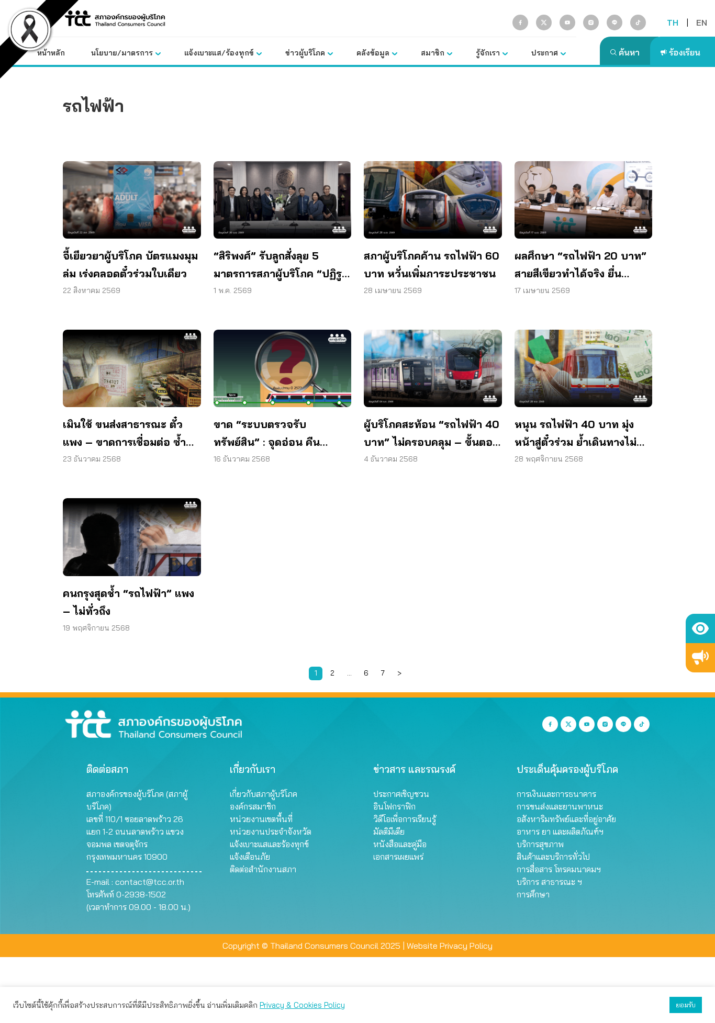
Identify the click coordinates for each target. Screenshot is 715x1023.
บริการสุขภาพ (540, 844)
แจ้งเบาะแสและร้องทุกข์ (269, 844)
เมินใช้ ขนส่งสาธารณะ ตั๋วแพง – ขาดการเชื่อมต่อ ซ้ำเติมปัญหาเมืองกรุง (124, 434)
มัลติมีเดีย (389, 831)
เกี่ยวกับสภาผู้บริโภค (263, 794)
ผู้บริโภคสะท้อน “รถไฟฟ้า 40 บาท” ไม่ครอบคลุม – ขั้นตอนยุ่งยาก (432, 434)
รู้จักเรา (488, 53)
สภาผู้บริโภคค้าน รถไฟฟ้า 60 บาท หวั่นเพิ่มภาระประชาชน (431, 264)
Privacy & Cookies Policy (302, 1005)
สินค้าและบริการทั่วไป (553, 856)
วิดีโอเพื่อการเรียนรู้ (404, 819)
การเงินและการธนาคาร (556, 794)
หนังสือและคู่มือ (400, 844)
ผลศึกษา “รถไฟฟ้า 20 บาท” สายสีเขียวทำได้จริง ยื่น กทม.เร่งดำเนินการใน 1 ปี (580, 266)
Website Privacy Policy (450, 945)
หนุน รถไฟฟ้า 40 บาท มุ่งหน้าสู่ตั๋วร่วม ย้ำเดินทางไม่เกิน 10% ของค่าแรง (575, 434)
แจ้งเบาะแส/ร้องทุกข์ (219, 53)
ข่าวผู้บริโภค (305, 53)
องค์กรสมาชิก (253, 806)
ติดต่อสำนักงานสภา (263, 869)
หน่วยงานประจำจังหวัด (270, 831)
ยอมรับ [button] (686, 1004)
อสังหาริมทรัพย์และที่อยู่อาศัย (566, 819)
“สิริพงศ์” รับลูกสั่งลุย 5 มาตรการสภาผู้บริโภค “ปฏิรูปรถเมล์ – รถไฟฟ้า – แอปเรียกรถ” (282, 266)
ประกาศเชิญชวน (401, 794)
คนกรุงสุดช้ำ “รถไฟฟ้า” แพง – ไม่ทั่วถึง (128, 602)
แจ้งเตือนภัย (250, 856)
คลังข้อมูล (372, 53)
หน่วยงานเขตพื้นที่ (261, 819)
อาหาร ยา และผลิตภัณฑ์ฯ (560, 831)
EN (701, 22)
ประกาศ (544, 53)
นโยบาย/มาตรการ (122, 53)
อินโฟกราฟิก (394, 806)
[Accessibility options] (700, 628)
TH (672, 22)
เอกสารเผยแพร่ (398, 856)
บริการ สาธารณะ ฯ (549, 881)
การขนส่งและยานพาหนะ (560, 806)
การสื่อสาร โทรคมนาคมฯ (559, 869)
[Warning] (700, 657)
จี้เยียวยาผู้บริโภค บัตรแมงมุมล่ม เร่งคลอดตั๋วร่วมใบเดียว (130, 264)
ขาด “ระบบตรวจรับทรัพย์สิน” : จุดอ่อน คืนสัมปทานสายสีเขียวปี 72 (269, 434)
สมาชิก (432, 53)
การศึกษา (533, 894)
